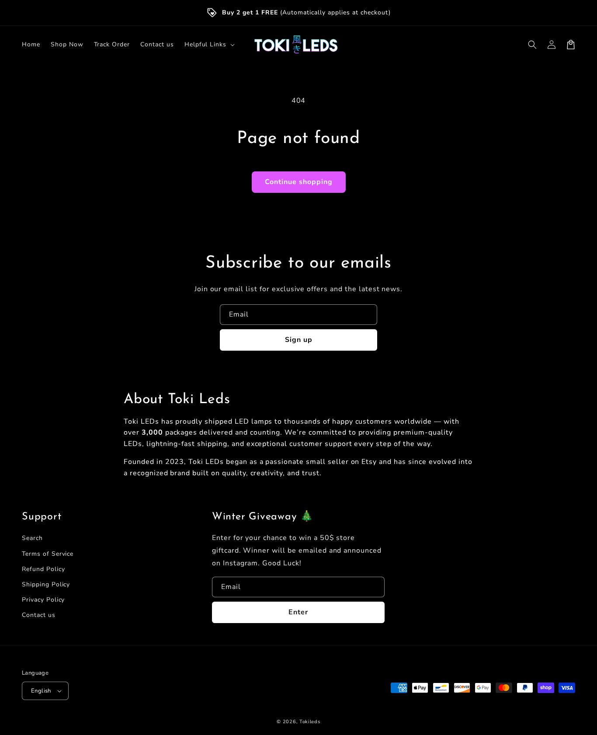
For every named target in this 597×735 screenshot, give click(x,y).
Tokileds (309, 721)
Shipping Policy (46, 584)
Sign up (298, 340)
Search (32, 538)
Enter (298, 612)
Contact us (39, 615)
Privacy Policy (43, 600)
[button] (532, 44)
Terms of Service (47, 554)
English (41, 691)
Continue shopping (299, 182)
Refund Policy (43, 569)
